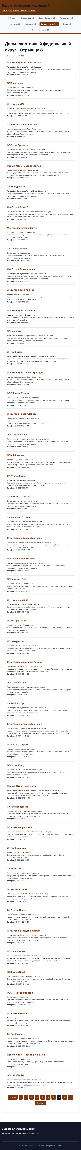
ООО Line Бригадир (17, 145)
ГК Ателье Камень (17, 889)
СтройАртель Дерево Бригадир (24, 724)
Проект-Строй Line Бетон (21, 310)
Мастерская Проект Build (21, 558)
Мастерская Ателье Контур (22, 228)
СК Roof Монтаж (16, 1034)
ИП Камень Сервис (17, 600)
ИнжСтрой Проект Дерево (22, 414)
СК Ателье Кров (16, 476)
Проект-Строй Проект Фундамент (26, 1054)
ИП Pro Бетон (14, 352)
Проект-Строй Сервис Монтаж (24, 166)
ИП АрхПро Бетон (17, 1013)
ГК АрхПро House (17, 620)
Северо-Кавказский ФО (40, 30)
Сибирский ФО (30, 24)
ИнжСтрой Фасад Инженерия (23, 930)
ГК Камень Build (16, 972)
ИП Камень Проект (17, 744)
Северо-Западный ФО (47, 18)
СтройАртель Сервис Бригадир (24, 538)
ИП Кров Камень (16, 951)
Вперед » (40, 1103)
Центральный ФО (27, 18)
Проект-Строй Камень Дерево (24, 62)
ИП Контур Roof (15, 641)
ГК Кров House (15, 83)
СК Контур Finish (16, 186)
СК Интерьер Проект (18, 517)
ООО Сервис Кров (17, 682)
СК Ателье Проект (17, 910)
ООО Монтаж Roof (17, 434)
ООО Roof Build (15, 1075)
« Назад (13, 1097)
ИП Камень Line (15, 103)
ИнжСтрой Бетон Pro (18, 207)
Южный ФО (67, 24)
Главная (5, 10)
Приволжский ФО (66, 18)
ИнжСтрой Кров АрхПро (20, 290)
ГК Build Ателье (15, 455)
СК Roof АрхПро (16, 703)
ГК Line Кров (14, 331)
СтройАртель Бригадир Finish (23, 124)
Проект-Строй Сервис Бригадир (25, 372)
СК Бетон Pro (14, 868)
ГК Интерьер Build (17, 579)
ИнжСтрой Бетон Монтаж (21, 269)
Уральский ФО (15, 24)
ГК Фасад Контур (16, 765)
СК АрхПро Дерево (17, 806)
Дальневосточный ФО (49, 24)
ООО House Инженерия (20, 992)
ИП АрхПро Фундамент (20, 827)
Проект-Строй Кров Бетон (21, 786)
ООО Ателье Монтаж (18, 393)
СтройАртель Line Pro (19, 496)
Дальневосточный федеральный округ (22, 10)
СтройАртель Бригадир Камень (24, 662)
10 (70, 1097)
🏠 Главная (12, 18)
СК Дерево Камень (17, 248)
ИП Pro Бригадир (16, 848)
